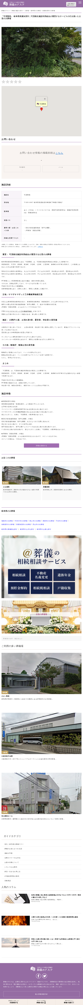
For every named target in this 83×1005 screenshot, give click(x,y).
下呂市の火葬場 (61, 521)
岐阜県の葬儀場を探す (10, 529)
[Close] (44, 98)
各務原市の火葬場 (8, 524)
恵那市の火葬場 (48, 521)
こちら (59, 152)
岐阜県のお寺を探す (27, 529)
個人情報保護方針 (41, 994)
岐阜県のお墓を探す (44, 529)
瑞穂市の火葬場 (7, 521)
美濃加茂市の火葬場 (23, 524)
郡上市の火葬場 (35, 521)
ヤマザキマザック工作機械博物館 (20, 311)
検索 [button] (72, 638)
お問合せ (40, 246)
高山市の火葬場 (38, 524)
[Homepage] (13, 2)
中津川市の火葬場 (21, 521)
